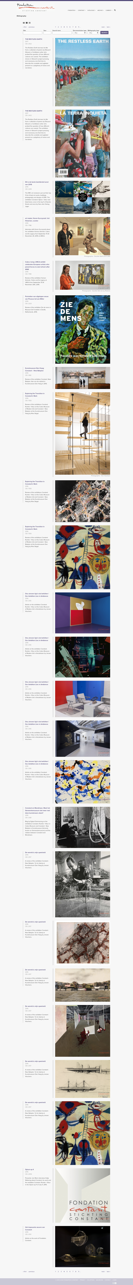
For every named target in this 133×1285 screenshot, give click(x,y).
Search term (56, 30)
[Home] (37, 7)
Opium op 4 (29, 1169)
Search (115, 10)
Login (114, 1280)
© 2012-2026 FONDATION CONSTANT (66, 1280)
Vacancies (99, 1280)
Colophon (90, 1280)
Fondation (71, 10)
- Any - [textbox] (76, 33)
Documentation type (79, 30)
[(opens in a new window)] (113, 1283)
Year (44, 30)
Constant (81, 10)
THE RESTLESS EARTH (33, 39)
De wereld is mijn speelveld (35, 852)
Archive (100, 10)
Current (108, 10)
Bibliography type (93, 30)
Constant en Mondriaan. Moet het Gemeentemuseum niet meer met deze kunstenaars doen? (37, 810)
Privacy (82, 1280)
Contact (108, 1280)
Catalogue (90, 10)
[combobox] (79, 32)
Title (24, 30)
